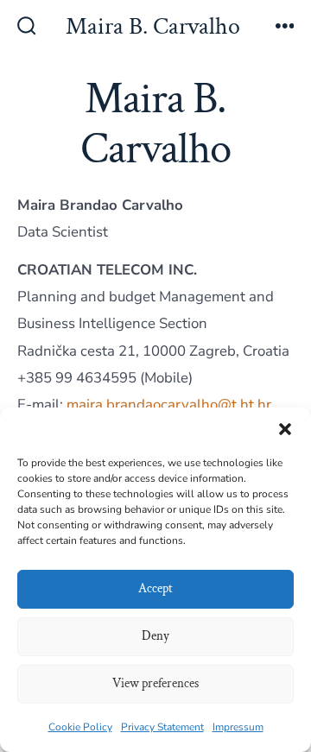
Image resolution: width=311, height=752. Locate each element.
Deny (155, 636)
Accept (155, 588)
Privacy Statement (162, 727)
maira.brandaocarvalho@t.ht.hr (169, 404)
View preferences (155, 683)
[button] (285, 429)
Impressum (238, 727)
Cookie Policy (80, 727)
